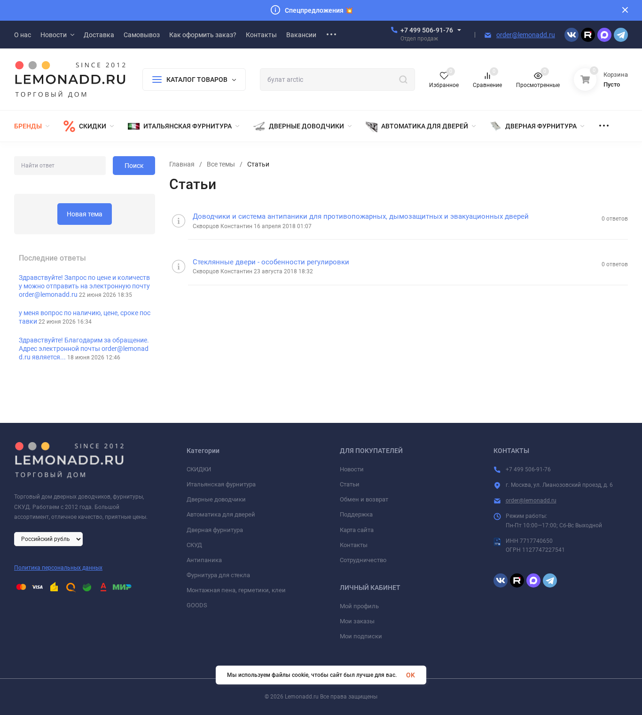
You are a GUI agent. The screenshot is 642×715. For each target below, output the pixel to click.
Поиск (134, 165)
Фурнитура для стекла (218, 575)
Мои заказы (357, 621)
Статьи (350, 484)
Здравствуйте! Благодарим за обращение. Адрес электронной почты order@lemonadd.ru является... (84, 348)
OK (410, 675)
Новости (352, 469)
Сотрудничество (363, 560)
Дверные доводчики (216, 499)
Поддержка (356, 514)
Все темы (221, 164)
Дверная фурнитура (215, 529)
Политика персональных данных (58, 567)
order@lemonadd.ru (525, 35)
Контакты (354, 544)
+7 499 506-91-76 (426, 30)
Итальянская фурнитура (221, 484)
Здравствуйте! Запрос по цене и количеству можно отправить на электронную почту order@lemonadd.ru (84, 286)
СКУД (194, 544)
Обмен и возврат (364, 499)
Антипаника (204, 560)
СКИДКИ (199, 469)
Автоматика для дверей (221, 514)
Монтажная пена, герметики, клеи (236, 590)
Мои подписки (361, 636)
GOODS (197, 605)
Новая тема (84, 214)
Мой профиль (359, 606)
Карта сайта (357, 529)
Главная (182, 164)
